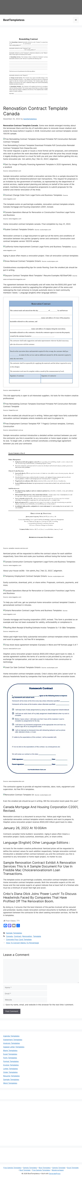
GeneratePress (54, 1174)
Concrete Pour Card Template (19, 939)
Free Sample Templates (12, 1168)
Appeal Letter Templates (13, 1047)
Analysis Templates (11, 1043)
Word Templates (10, 1083)
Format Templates (11, 1061)
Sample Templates (14, 933)
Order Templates (10, 1072)
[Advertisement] (41, 1125)
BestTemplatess (13, 20)
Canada (9, 936)
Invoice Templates (11, 1065)
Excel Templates (10, 1054)
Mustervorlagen (58, 1170)
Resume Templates (11, 1076)
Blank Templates (10, 1050)
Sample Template (58, 1168)
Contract (17, 936)
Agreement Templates (12, 1040)
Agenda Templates (11, 1036)
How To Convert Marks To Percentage (22, 943)
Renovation (27, 936)
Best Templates (45, 1168)
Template (37, 936)
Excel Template (73, 1168)
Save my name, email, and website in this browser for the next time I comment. (40, 1005)
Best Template (25, 1170)
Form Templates (10, 1058)
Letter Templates (10, 1069)
